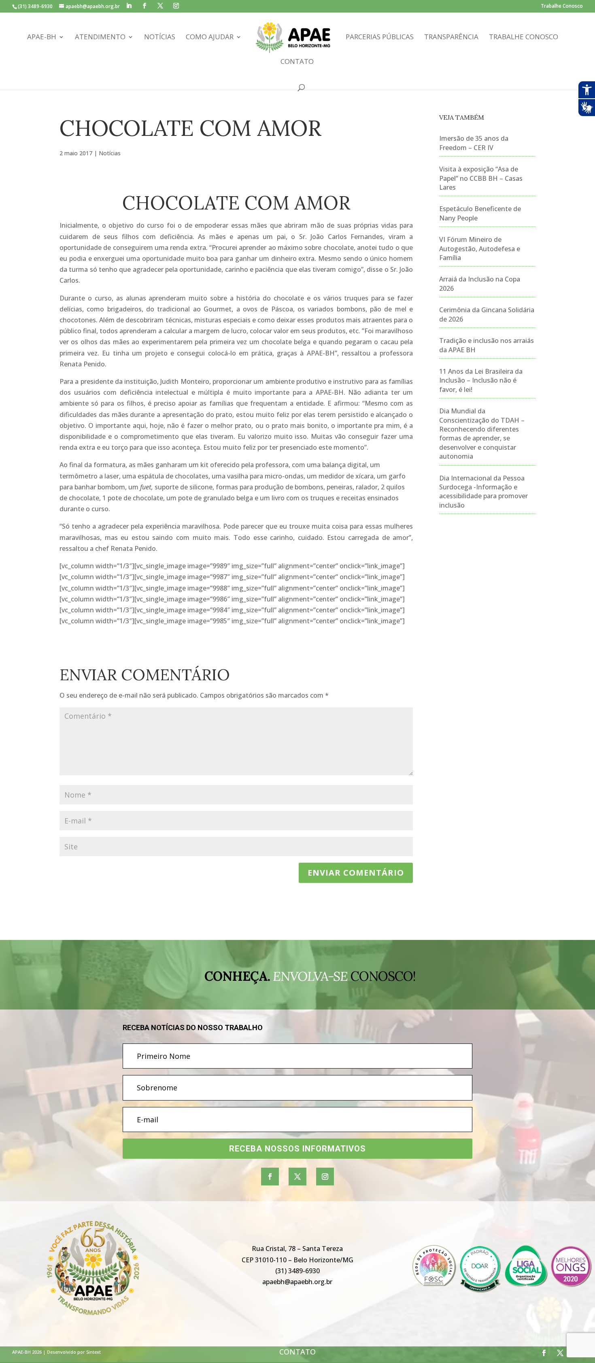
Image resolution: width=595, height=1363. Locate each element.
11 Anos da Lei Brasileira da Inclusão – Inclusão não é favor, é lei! (481, 380)
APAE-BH (41, 37)
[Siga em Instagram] (325, 1176)
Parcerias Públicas (380, 37)
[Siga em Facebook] (270, 1176)
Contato (297, 62)
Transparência (451, 37)
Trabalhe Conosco (562, 6)
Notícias (159, 37)
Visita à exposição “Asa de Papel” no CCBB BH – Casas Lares (481, 178)
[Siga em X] (297, 1176)
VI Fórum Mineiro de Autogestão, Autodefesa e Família (479, 248)
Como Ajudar (210, 37)
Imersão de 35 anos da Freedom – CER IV (473, 143)
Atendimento (100, 37)
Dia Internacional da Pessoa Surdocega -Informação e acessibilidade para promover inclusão (483, 492)
